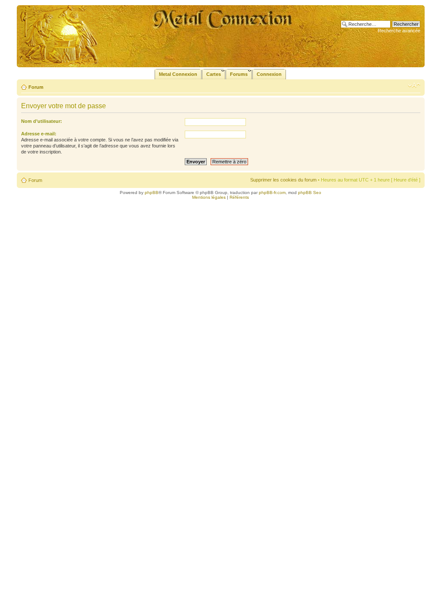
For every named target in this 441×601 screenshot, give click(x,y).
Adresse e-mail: (38, 133)
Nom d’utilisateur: (41, 121)
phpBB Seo (309, 192)
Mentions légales (209, 197)
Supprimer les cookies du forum (283, 179)
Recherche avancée (399, 30)
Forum (35, 87)
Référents (239, 197)
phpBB (151, 192)
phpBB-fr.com (272, 192)
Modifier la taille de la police (414, 85)
